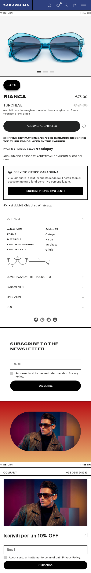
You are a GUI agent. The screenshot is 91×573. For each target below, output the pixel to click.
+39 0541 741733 (77, 472)
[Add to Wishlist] (84, 126)
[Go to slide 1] (39, 71)
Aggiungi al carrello (42, 125)
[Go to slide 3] (52, 71)
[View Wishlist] (58, 5)
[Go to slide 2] (45, 71)
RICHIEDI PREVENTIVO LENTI (45, 191)
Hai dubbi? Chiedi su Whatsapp (30, 205)
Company (10, 472)
